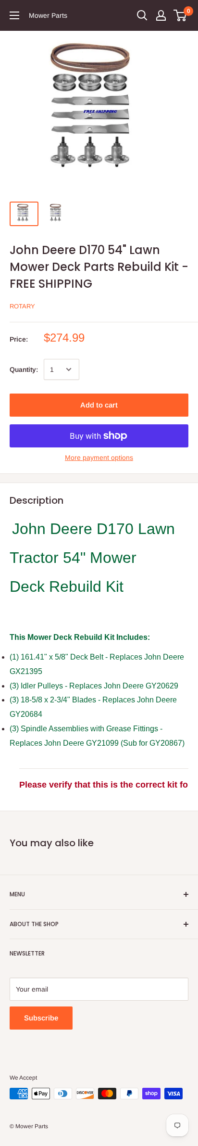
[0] (180, 15)
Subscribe (41, 1018)
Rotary (22, 306)
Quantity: (24, 369)
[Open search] (142, 15)
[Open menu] (14, 15)
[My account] (161, 15)
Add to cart (99, 405)
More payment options (99, 457)
